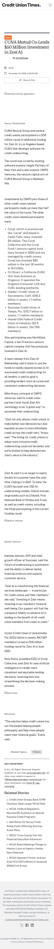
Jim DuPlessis (22, 58)
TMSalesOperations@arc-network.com (23, 779)
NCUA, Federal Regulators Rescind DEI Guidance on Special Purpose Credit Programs (25, 812)
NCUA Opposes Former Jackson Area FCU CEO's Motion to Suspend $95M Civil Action (27, 861)
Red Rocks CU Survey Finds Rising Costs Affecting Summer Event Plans (24, 826)
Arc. (18, 939)
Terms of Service (46, 939)
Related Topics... (19, 752)
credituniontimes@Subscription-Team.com (26, 919)
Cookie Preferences (34, 942)
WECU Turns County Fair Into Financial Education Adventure (24, 837)
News (8, 37)
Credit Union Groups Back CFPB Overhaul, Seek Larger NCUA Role (26, 801)
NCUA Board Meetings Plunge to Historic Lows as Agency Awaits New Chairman (26, 848)
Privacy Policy (18, 942)
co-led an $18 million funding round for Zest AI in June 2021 (24, 646)
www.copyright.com (35, 773)
